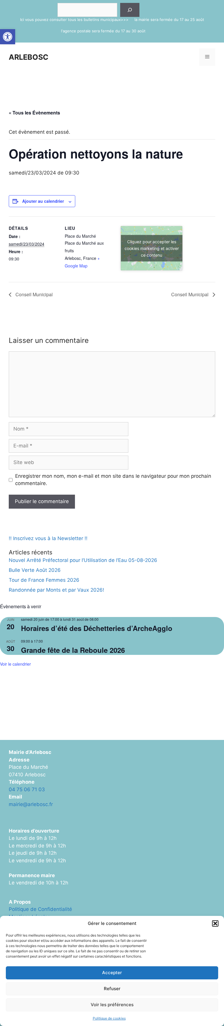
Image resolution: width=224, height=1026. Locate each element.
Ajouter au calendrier (43, 201)
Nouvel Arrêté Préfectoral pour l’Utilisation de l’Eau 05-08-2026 (83, 560)
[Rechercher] (129, 10)
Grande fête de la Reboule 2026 (73, 650)
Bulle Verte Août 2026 (35, 570)
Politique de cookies (109, 1018)
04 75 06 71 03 (27, 789)
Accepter (112, 972)
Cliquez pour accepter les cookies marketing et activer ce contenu (152, 248)
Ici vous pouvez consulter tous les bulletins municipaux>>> (74, 19)
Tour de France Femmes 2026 (44, 580)
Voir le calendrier (15, 664)
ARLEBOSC (28, 57)
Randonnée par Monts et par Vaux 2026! (56, 590)
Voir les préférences (112, 1004)
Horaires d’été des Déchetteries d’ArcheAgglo (96, 628)
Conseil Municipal (33, 294)
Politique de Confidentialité (40, 909)
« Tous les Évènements (34, 112)
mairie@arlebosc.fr (31, 804)
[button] (7, 36)
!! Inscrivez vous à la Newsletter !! (48, 538)
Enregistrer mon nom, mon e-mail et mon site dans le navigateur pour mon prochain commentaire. (113, 479)
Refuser (112, 988)
